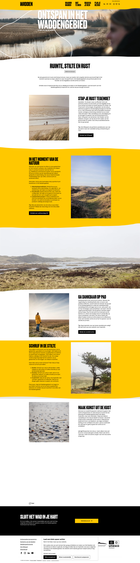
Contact (49, 560)
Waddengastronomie (26, 544)
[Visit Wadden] (101, 544)
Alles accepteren (50, 557)
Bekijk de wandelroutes (87, 332)
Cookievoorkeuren (55, 560)
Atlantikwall (23, 549)
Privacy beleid (33, 560)
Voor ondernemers (116, 1)
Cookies (44, 560)
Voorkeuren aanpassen (81, 557)
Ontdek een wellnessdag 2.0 (39, 213)
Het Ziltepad (24, 547)
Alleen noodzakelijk (65, 557)
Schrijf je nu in (85, 521)
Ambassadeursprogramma (28, 539)
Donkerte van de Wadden (27, 542)
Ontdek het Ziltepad (86, 135)
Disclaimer (39, 560)
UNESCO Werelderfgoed (70, 71)
